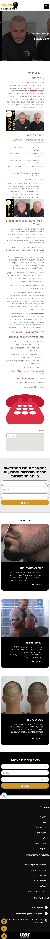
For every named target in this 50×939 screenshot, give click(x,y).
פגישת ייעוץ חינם (23, 378)
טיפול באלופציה (40, 881)
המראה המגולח (34, 642)
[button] (3, 795)
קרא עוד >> (37, 584)
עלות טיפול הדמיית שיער (37, 891)
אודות (44, 822)
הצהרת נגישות (41, 843)
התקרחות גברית (40, 875)
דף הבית (45, 34)
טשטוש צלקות (35, 719)
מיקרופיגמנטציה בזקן (31, 568)
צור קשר (43, 849)
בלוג (45, 838)
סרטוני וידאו (42, 833)
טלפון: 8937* (37, 908)
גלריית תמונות (41, 827)
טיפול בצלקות (41, 886)
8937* (19, 371)
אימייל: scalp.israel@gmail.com (29, 914)
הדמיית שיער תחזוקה (38, 870)
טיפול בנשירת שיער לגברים (36, 865)
